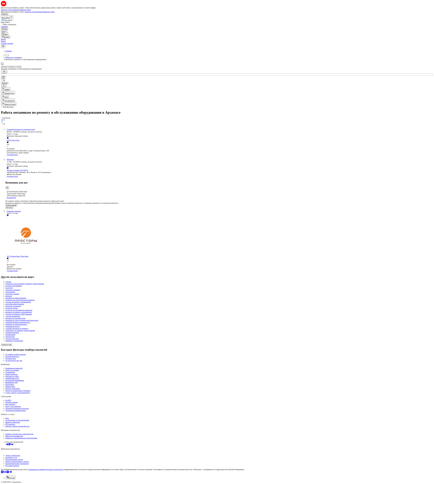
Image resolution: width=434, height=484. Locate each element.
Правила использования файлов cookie (40, 12)
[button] (3, 39)
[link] (5, 34)
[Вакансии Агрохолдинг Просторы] (219, 236)
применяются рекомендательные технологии (45, 469)
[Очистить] (4, 72)
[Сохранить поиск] (3, 78)
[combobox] (11, 67)
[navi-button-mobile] (3, 46)
